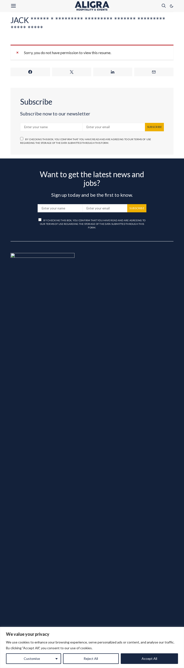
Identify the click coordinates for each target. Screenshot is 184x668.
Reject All (91, 658)
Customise (32, 658)
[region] (92, 647)
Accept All (149, 658)
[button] (171, 6)
